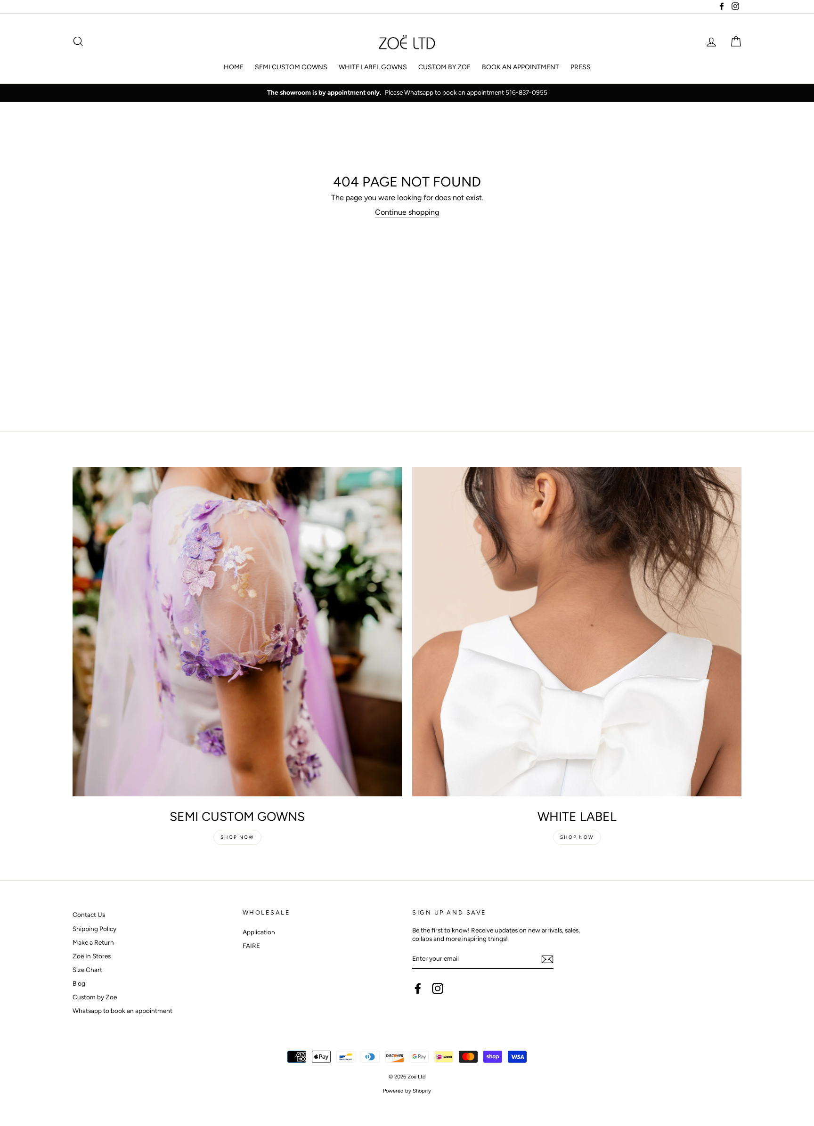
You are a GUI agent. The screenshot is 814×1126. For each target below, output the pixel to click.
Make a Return (93, 942)
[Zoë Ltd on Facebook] (417, 988)
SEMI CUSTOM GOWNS (291, 67)
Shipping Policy (94, 928)
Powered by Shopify (407, 1090)
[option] (407, 93)
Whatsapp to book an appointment (122, 1010)
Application (259, 932)
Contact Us (89, 914)
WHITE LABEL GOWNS (373, 67)
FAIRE (251, 945)
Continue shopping (407, 212)
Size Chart (87, 969)
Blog (79, 983)
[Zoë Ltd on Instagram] (437, 988)
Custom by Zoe (95, 997)
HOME (234, 67)
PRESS (580, 67)
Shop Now (237, 837)
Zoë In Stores (92, 956)
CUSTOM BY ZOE (444, 67)
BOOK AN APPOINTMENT (520, 67)
